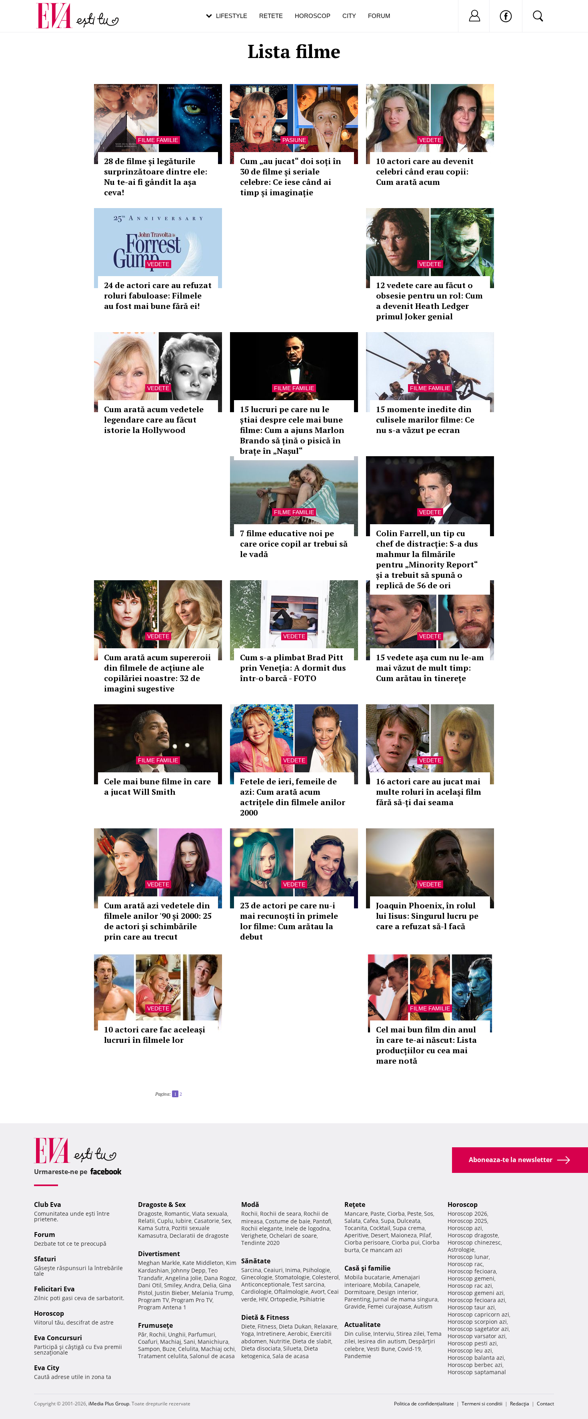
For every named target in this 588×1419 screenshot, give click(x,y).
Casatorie (206, 1221)
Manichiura (213, 1341)
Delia (209, 1285)
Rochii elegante (261, 1228)
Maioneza (404, 1235)
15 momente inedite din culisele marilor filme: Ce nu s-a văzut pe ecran (425, 419)
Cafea (370, 1221)
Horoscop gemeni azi (476, 1293)
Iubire (184, 1221)
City (349, 15)
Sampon (149, 1349)
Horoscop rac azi (470, 1285)
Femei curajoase (389, 1306)
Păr (142, 1334)
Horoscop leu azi (470, 1350)
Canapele (406, 1285)
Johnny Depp (188, 1270)
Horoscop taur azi (471, 1307)
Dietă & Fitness (265, 1317)
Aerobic (298, 1333)
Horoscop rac (465, 1264)
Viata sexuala (209, 1213)
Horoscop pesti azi (472, 1343)
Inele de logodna (307, 1228)
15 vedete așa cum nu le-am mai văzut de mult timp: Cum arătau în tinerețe (430, 667)
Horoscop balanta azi (476, 1357)
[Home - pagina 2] (184, 1090)
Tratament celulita (162, 1356)
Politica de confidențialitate (424, 1403)
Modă (250, 1204)
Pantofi (322, 1221)
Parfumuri (201, 1334)
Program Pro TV (191, 1300)
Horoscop (312, 15)
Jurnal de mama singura (405, 1299)
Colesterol (325, 1277)
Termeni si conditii (482, 1403)
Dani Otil (150, 1285)
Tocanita (355, 1228)
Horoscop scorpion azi (477, 1321)
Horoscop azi (465, 1228)
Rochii (157, 1334)
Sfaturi (45, 1259)
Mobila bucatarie (367, 1277)
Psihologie (316, 1270)
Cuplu (165, 1221)
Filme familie (158, 140)
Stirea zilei (410, 1333)
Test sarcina (308, 1284)
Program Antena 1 (162, 1307)
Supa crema (409, 1228)
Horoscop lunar (468, 1257)
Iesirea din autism (382, 1341)
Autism (423, 1306)
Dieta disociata (261, 1348)
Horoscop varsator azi (477, 1336)
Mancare (356, 1213)
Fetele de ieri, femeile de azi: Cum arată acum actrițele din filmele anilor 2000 (292, 797)
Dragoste (150, 1213)
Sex (226, 1221)
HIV (263, 1299)
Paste (377, 1213)
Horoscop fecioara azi (476, 1300)
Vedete (430, 140)
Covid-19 (409, 1349)
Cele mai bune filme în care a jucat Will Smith (157, 786)
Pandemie (357, 1356)
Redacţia (519, 1403)
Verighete (254, 1235)
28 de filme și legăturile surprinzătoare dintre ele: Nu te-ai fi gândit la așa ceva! (155, 177)
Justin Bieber (172, 1293)
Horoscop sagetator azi (478, 1329)
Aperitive (356, 1235)
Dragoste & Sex (162, 1204)
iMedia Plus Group (108, 1403)
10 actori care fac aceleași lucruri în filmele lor (154, 1034)
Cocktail (380, 1228)
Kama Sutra (153, 1228)
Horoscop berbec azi (475, 1365)
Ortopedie (283, 1299)
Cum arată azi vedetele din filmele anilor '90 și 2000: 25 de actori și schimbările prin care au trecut (158, 921)
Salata (352, 1221)
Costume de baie (287, 1221)
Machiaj (170, 1341)
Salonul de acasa (212, 1356)
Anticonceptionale (265, 1284)
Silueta (292, 1348)
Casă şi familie (367, 1268)
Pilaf (425, 1235)
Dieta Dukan (295, 1326)
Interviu (383, 1333)
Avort (318, 1291)
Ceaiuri (273, 1270)
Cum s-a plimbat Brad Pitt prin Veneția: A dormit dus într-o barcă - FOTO (293, 667)
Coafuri (148, 1341)
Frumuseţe (155, 1325)
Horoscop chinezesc (474, 1242)
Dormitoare (359, 1292)
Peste (414, 1213)
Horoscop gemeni (471, 1278)
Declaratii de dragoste (199, 1235)
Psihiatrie (312, 1299)
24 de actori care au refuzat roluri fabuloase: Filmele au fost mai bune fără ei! (158, 295)
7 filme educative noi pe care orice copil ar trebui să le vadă (294, 543)
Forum (379, 15)
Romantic (177, 1213)
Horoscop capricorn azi (478, 1314)
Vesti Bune (381, 1349)
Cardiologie (256, 1291)
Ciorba (396, 1213)
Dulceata (408, 1221)
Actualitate (362, 1324)
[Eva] (59, 9)
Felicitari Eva (54, 1289)
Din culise (357, 1333)
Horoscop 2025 (467, 1221)
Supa (387, 1221)
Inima (292, 1270)
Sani (189, 1341)
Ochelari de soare (293, 1235)
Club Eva (47, 1204)
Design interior (397, 1292)
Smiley (173, 1285)
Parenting (357, 1299)
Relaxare (325, 1326)
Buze (169, 1349)
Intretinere (270, 1333)
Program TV (153, 1300)
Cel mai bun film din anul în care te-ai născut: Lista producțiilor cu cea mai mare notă (426, 1045)
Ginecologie (256, 1277)
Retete (271, 15)
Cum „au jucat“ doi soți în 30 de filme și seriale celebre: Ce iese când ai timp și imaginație (290, 177)
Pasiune (294, 140)
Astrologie (461, 1249)
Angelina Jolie (183, 1278)
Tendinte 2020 (260, 1243)
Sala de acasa (290, 1356)
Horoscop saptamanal (477, 1372)
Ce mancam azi (382, 1250)
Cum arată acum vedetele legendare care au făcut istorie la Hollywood (154, 419)
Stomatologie (292, 1277)
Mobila (382, 1285)
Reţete (354, 1204)
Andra (192, 1285)
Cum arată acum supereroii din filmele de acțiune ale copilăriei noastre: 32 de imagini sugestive (157, 673)
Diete (248, 1326)
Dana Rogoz (220, 1278)
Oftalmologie (291, 1291)
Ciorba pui (406, 1242)
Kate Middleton (203, 1263)
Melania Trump (212, 1293)
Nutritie (279, 1341)
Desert (379, 1235)
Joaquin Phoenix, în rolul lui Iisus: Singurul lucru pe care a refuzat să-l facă (427, 916)
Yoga (247, 1333)
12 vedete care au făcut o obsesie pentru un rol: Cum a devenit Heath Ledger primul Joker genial (429, 301)
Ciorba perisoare (366, 1242)
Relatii (146, 1221)
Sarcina (251, 1270)
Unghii (177, 1334)
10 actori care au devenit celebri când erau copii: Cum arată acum (425, 171)
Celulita (188, 1349)
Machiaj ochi (218, 1349)
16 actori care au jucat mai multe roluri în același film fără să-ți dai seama (428, 792)
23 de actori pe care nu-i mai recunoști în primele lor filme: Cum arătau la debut (289, 921)
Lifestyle (231, 15)
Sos (428, 1213)
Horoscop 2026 (467, 1213)
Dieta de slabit (311, 1341)
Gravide (354, 1306)
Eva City (46, 1367)
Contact (545, 1403)
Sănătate (255, 1261)
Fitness (267, 1326)
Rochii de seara (280, 1213)
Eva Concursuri (58, 1337)
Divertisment (159, 1253)
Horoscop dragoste (473, 1235)
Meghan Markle (159, 1263)
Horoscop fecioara (472, 1271)
